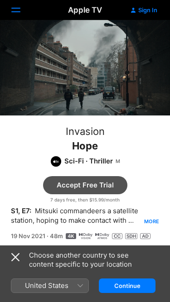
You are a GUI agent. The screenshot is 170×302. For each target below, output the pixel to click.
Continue (127, 285)
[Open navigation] (21, 10)
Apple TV (85, 9)
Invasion (85, 131)
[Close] (15, 257)
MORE (151, 221)
